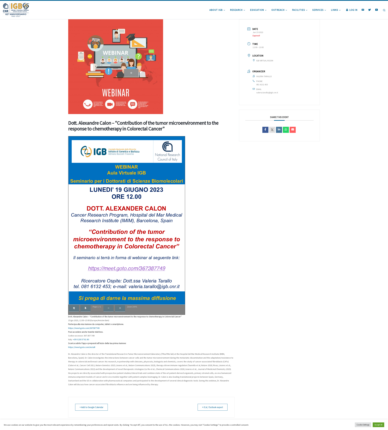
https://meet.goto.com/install (81, 347)
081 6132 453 (262, 84)
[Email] (293, 130)
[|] (15, 9)
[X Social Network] (272, 130)
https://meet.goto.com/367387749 (83, 328)
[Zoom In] (120, 308)
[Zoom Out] (109, 308)
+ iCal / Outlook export (212, 407)
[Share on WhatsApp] (286, 130)
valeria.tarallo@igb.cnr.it (267, 92)
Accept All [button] (378, 424)
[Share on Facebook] (265, 130)
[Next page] (85, 308)
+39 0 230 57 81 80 (81, 339)
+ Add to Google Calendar (91, 407)
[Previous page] (74, 308)
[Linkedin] (279, 130)
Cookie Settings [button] (363, 424)
